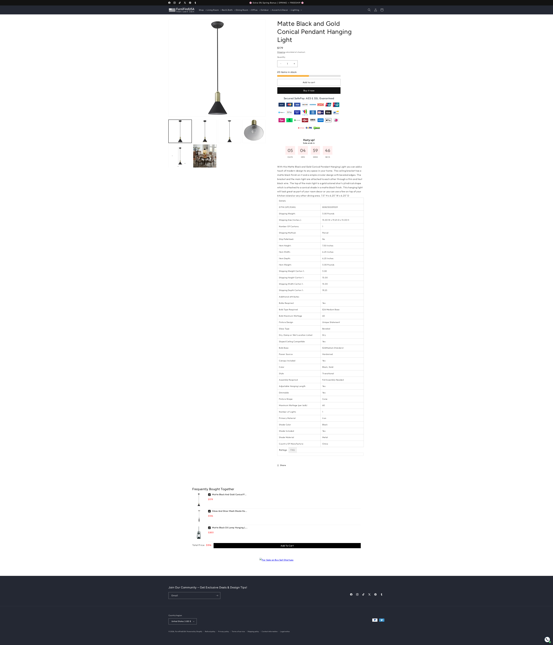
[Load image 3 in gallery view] (229, 131)
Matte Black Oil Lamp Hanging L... (230, 527)
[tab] (283, 450)
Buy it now (309, 90)
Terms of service (238, 631)
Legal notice (285, 631)
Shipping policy (253, 631)
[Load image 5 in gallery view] (180, 156)
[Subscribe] (217, 595)
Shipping (281, 52)
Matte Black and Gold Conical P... (229, 494)
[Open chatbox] (547, 639)
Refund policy (210, 631)
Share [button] (283, 465)
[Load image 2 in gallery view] (204, 131)
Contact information (270, 631)
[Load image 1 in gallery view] (180, 131)
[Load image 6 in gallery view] (204, 156)
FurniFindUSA (180, 631)
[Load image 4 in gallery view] (254, 131)
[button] (202, 10)
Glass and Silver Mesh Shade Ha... (229, 511)
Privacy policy (223, 631)
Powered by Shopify (194, 631)
